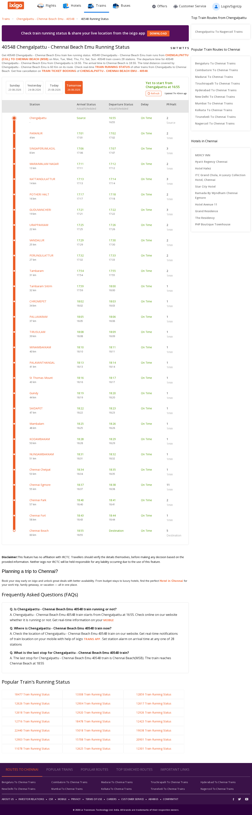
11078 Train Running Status (32, 748)
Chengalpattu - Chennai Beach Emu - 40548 (113, 70)
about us (8, 799)
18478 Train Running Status (92, 721)
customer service (132, 799)
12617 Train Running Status (153, 703)
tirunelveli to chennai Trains (215, 117)
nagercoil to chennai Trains (214, 123)
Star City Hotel (205, 186)
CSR (51, 799)
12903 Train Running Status (32, 739)
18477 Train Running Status (32, 694)
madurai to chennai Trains (214, 77)
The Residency (205, 218)
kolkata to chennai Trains (213, 110)
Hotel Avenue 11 (206, 204)
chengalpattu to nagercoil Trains (219, 31)
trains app (92, 639)
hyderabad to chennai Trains (215, 90)
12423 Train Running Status (153, 721)
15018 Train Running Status (92, 730)
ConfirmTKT (170, 799)
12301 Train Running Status (153, 748)
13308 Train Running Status (92, 694)
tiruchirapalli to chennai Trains (217, 83)
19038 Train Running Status (153, 730)
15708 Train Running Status (92, 739)
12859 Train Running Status (153, 694)
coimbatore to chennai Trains (216, 70)
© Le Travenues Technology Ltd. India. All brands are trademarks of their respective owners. (126, 809)
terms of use (93, 799)
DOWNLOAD (158, 33)
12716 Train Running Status (32, 721)
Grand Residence (206, 211)
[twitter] (239, 799)
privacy (76, 799)
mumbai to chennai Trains (214, 103)
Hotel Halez (203, 168)
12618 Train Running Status (32, 712)
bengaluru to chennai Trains (215, 63)
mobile (108, 620)
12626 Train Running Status (32, 703)
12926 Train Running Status (153, 712)
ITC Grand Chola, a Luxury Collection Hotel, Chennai (220, 177)
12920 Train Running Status (92, 712)
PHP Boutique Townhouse (212, 224)
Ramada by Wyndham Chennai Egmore (216, 195)
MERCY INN (202, 155)
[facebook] (234, 799)
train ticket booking (59, 70)
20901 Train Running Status (153, 739)
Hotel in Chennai (171, 580)
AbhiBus (153, 799)
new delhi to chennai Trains (215, 97)
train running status (112, 67)
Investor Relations (31, 799)
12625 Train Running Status (92, 748)
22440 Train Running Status (32, 730)
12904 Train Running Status (92, 703)
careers (112, 799)
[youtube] (246, 799)
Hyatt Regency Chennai (211, 162)
